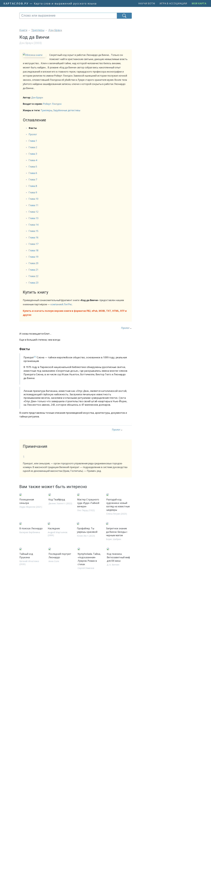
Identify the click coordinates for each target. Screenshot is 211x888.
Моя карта (199, 3)
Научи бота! (146, 3)
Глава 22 (33, 276)
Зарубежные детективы (66, 110)
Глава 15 (33, 231)
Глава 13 (33, 218)
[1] (35, 357)
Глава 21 (33, 269)
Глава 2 (33, 147)
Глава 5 (33, 166)
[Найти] (124, 16)
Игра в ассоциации (173, 3)
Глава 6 (33, 173)
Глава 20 (33, 263)
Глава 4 (33, 160)
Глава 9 (33, 192)
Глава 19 (33, 256)
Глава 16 (33, 237)
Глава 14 (33, 224)
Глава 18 (33, 250)
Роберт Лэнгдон (52, 103)
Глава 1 (33, 140)
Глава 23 (33, 282)
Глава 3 (33, 153)
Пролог (33, 134)
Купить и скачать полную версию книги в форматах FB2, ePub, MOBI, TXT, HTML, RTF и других (75, 313)
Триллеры (46, 110)
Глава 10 (33, 198)
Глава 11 (33, 205)
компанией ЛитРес (61, 304)
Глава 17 (33, 244)
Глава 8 (33, 186)
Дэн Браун (37, 97)
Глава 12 (33, 211)
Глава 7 (33, 179)
